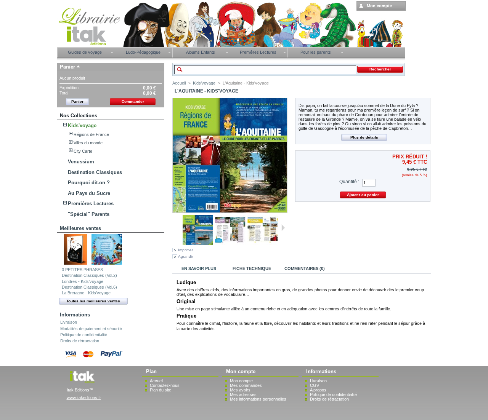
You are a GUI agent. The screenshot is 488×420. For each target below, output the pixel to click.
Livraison (68, 322)
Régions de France (91, 134)
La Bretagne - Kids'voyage (86, 293)
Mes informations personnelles (258, 399)
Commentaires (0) (304, 268)
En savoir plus (198, 268)
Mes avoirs (240, 390)
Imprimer (185, 250)
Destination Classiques (95, 172)
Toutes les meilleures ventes (93, 301)
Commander (133, 101)
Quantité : (349, 181)
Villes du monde (88, 143)
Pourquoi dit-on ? (89, 182)
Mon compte (241, 380)
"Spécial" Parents (88, 214)
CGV (314, 385)
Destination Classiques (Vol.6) (89, 287)
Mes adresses (243, 394)
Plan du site (160, 390)
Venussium (81, 161)
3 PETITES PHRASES (82, 269)
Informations (75, 315)
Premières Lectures (91, 203)
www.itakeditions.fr (84, 397)
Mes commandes (246, 385)
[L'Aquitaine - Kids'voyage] (198, 243)
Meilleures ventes (80, 228)
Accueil (179, 83)
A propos (318, 390)
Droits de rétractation (79, 341)
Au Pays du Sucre (89, 193)
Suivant (283, 227)
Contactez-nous (165, 385)
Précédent (179, 227)
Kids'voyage (82, 125)
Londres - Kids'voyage (82, 281)
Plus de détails (364, 137)
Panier (67, 67)
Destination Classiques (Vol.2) (89, 275)
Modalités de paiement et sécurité (91, 328)
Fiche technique (252, 268)
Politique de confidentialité (83, 334)
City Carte (83, 151)
